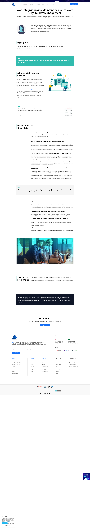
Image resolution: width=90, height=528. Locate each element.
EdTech (32, 364)
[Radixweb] (14, 337)
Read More (57, 1)
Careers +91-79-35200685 (74, 366)
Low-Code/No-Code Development (17, 367)
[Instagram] (42, 393)
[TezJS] (74, 350)
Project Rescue (14, 375)
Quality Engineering (15, 373)
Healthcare (32, 360)
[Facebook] (40, 393)
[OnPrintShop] (58, 350)
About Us (44, 358)
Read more (8, 521)
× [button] (14, 516)
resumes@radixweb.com (74, 362)
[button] (8, 525)
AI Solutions (13, 366)
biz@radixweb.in (72, 360)
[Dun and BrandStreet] (45, 387)
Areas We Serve (58, 367)
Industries (32, 358)
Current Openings (45, 371)
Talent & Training (44, 367)
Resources (57, 371)
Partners (43, 364)
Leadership (44, 362)
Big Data (13, 371)
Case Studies (58, 362)
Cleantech (32, 366)
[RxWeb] (66, 350)
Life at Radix (44, 369)
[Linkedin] (45, 393)
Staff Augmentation (15, 369)
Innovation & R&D (45, 366)
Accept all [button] (5, 523)
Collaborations (58, 369)
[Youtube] (49, 393)
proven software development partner (35, 89)
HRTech (32, 367)
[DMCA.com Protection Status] (58, 391)
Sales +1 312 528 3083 (73, 364)
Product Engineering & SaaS (16, 360)
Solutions (57, 360)
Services (13, 358)
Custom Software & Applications (17, 362)
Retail (32, 371)
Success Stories (58, 364)
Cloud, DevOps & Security (16, 364)
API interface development (66, 176)
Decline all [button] (12, 523)
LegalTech (32, 369)
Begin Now (44, 325)
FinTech (32, 362)
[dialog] (8, 521)
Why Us (43, 360)
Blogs (57, 373)
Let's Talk (74, 4)
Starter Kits (57, 366)
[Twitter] (47, 393)
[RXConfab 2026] (86, 476)
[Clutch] (40, 387)
